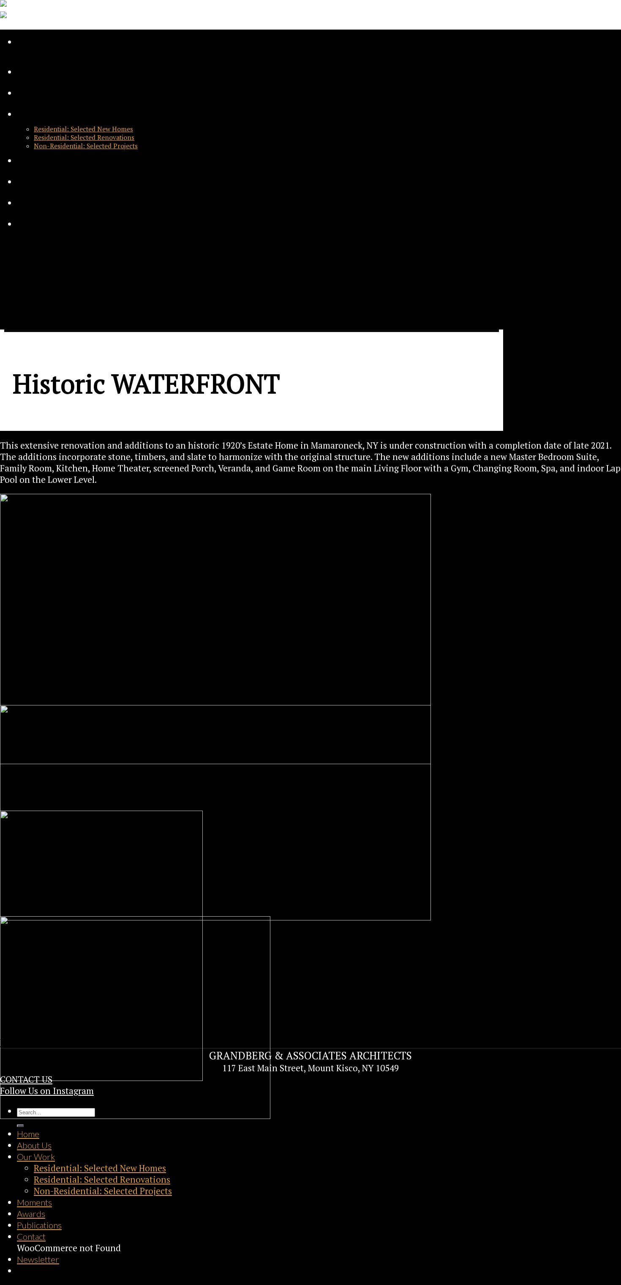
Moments (34, 160)
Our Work (36, 114)
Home (28, 72)
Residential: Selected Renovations (84, 137)
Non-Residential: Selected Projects (86, 146)
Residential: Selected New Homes (83, 129)
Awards (31, 182)
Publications (39, 203)
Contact (31, 224)
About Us (34, 93)
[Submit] (20, 1125)
